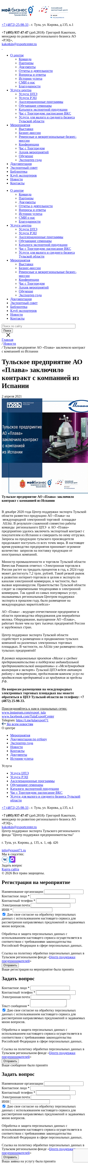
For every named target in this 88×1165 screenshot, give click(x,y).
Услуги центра (20, 90)
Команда (25, 59)
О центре (17, 55)
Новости (16, 179)
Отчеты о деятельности (36, 71)
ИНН (5, 1101)
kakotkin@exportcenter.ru (19, 44)
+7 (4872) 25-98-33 (15, 24)
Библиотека (18, 171)
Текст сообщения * (15, 1006)
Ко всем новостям (19, 724)
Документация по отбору (28, 739)
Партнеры (26, 63)
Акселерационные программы (41, 102)
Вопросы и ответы (32, 74)
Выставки (26, 129)
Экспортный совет (24, 167)
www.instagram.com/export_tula (24, 712)
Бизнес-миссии (30, 133)
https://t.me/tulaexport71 (32, 720)
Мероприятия (20, 125)
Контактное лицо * (15, 896)
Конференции (29, 144)
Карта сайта (10, 869)
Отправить (10, 965)
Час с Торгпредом (32, 148)
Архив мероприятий (34, 152)
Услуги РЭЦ (28, 98)
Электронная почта (16, 905)
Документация (21, 164)
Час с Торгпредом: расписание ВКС (45, 113)
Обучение (26, 156)
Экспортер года (30, 160)
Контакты (17, 183)
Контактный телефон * (18, 900)
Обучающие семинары (35, 105)
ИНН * (7, 910)
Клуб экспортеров (23, 175)
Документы (27, 67)
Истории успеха (30, 78)
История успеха (21, 758)
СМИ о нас (27, 82)
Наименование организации (22, 891)
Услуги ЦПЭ (28, 94)
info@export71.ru (14, 850)
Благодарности (30, 86)
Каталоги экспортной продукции (43, 109)
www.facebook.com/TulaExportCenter (28, 716)
